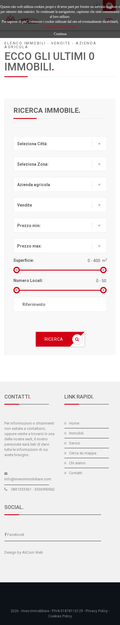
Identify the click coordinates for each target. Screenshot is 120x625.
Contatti (75, 473)
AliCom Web (32, 552)
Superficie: (23, 260)
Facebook (15, 534)
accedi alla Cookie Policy (60, 27)
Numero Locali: (28, 280)
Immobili (76, 433)
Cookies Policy (60, 616)
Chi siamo (77, 463)
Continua (60, 34)
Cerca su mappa (82, 453)
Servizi (74, 443)
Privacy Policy (97, 611)
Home (74, 423)
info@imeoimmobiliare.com (27, 479)
